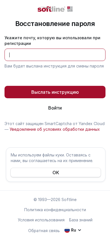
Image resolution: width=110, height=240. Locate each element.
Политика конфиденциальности (55, 209)
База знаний (81, 219)
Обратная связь (44, 230)
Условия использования (41, 219)
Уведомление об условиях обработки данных (55, 129)
